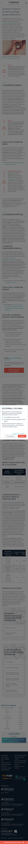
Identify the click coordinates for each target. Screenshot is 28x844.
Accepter (22, 436)
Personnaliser (10, 436)
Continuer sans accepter (18, 433)
